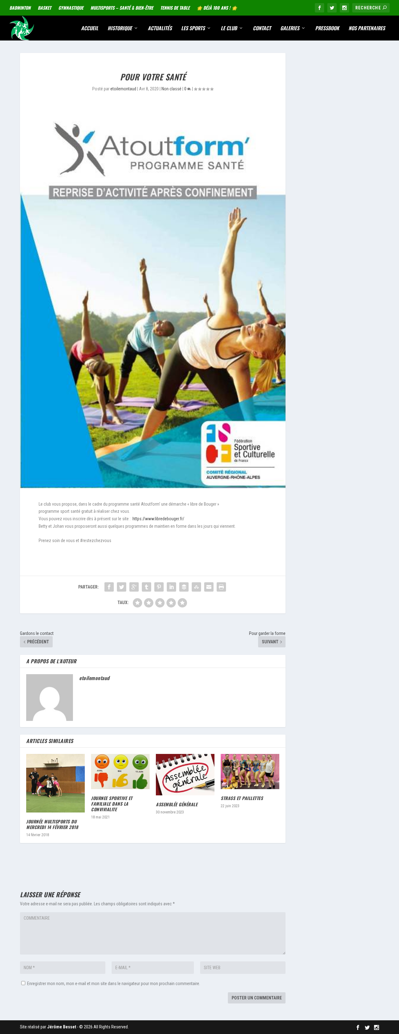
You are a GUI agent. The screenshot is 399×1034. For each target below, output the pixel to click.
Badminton (20, 7)
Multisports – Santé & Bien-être (121, 7)
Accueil (89, 29)
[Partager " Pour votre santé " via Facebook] (109, 587)
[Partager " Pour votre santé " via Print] (221, 587)
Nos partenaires (367, 29)
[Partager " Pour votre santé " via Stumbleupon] (196, 587)
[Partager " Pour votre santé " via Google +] (134, 587)
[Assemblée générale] (185, 774)
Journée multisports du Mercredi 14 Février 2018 (52, 824)
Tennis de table (175, 7)
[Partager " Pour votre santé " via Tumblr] (146, 587)
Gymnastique (70, 7)
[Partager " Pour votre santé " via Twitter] (121, 587)
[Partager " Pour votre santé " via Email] (209, 587)
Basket (44, 7)
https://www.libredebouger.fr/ (158, 518)
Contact (262, 29)
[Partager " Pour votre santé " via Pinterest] (159, 587)
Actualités (160, 29)
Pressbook (327, 29)
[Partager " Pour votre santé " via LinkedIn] (171, 587)
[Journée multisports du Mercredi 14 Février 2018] (55, 783)
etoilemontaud (123, 88)
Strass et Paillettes (242, 798)
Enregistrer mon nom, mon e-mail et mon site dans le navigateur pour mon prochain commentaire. (113, 983)
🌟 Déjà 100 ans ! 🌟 (217, 7)
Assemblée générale (176, 804)
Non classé (171, 88)
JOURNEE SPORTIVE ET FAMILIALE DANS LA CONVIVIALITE (111, 803)
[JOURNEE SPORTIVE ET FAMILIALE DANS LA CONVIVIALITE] (120, 771)
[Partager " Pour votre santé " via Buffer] (184, 587)
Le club (229, 29)
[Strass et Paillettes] (250, 771)
